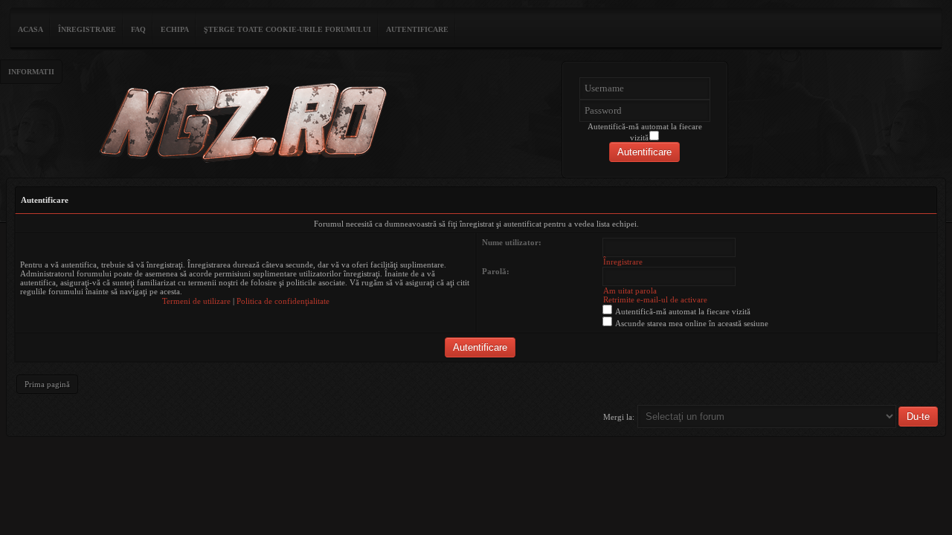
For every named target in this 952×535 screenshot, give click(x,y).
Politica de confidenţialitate (283, 300)
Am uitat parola (630, 290)
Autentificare (417, 29)
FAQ (138, 29)
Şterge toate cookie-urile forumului (287, 29)
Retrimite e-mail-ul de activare (655, 299)
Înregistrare (87, 29)
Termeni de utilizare (196, 300)
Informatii (31, 72)
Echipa (175, 29)
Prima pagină (47, 384)
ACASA (30, 29)
